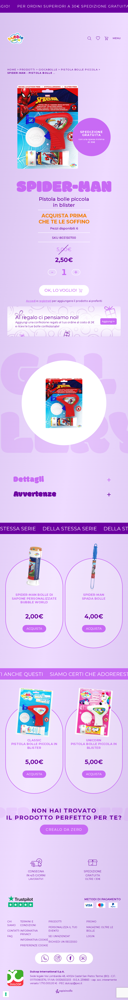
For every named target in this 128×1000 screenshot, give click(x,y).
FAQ (9, 936)
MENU (117, 38)
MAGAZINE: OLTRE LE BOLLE (99, 929)
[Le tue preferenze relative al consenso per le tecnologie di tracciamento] (6, 994)
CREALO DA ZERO (64, 830)
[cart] (106, 38)
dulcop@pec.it (73, 983)
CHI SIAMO (11, 923)
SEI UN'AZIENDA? (59, 936)
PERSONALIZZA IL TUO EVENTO (62, 929)
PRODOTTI (55, 921)
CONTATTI (13, 930)
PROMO (91, 921)
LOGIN (90, 936)
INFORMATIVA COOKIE (34, 939)
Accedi (31, 301)
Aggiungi (107, 321)
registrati (45, 301)
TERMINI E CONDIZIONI (28, 923)
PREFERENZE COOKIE (34, 945)
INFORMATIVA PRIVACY (29, 932)
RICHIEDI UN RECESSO (62, 941)
